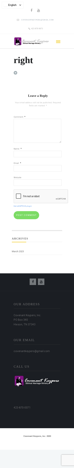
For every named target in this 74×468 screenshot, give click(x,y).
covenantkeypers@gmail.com (37, 20)
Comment (19, 117)
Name (18, 149)
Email (17, 163)
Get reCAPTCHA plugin (23, 206)
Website (17, 177)
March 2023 (18, 251)
